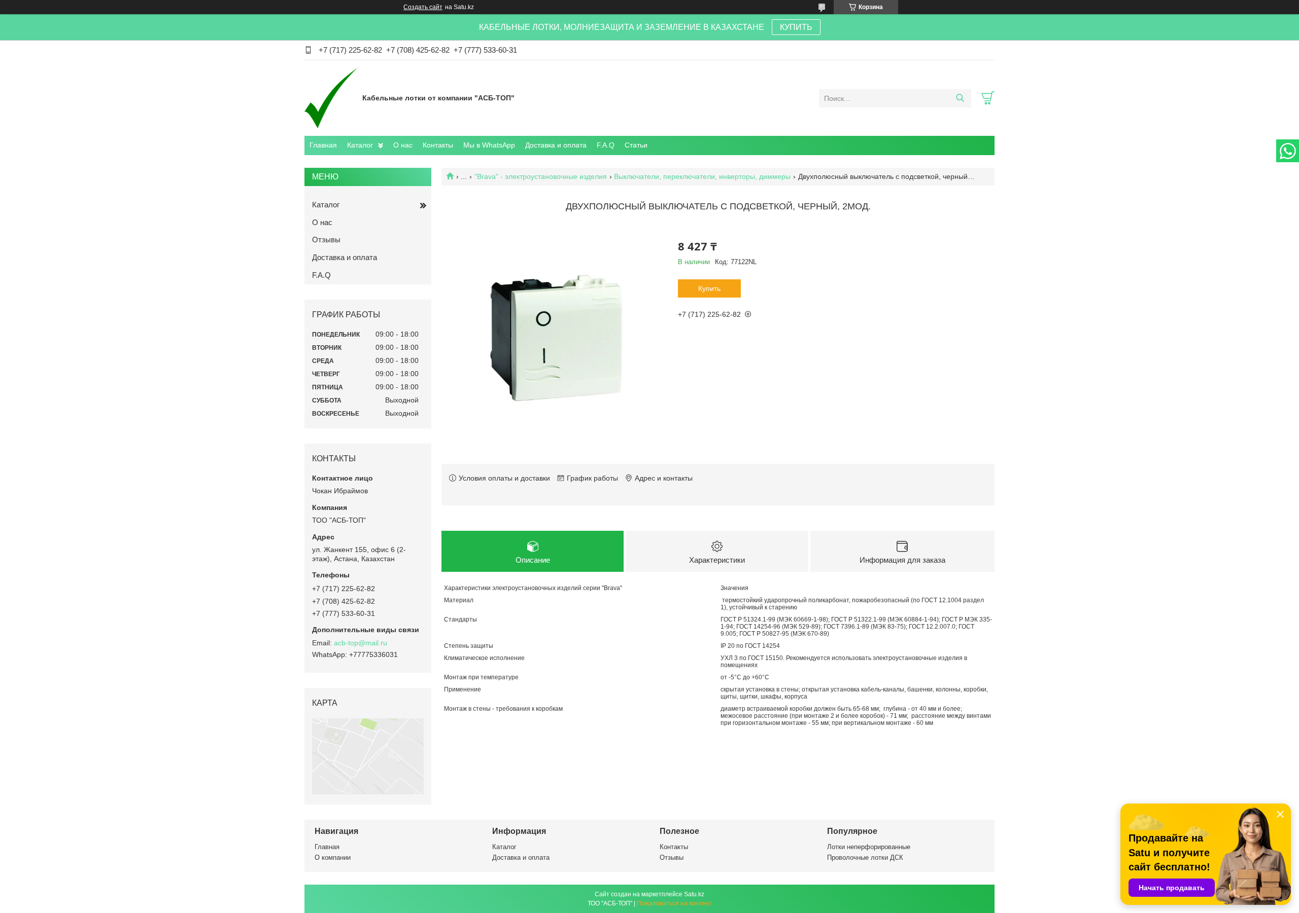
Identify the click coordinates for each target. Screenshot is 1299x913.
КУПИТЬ (796, 27)
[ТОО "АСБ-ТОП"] (330, 98)
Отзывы (326, 239)
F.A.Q (605, 145)
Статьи (636, 145)
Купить (709, 288)
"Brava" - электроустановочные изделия (540, 176)
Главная (323, 145)
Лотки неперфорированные (868, 847)
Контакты (438, 145)
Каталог (360, 145)
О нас (403, 145)
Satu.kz (694, 894)
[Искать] (959, 98)
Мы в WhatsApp (489, 145)
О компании (333, 857)
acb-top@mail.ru (360, 643)
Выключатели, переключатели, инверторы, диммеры (702, 176)
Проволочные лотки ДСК (865, 857)
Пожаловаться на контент (674, 903)
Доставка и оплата (556, 145)
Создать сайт (422, 7)
